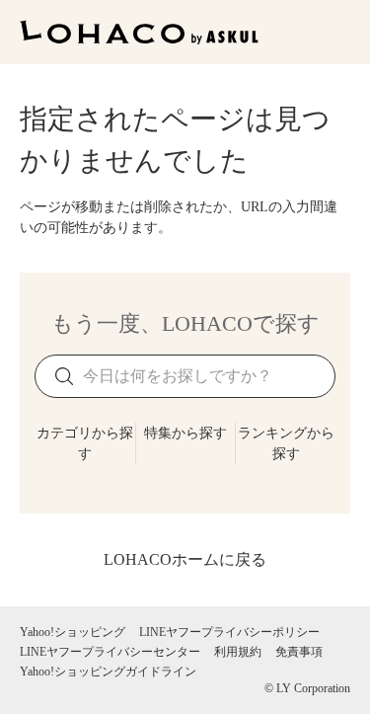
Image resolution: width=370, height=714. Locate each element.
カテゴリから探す (85, 443)
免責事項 (299, 652)
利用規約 (237, 652)
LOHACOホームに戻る (185, 559)
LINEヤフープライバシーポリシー (229, 632)
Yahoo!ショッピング (72, 632)
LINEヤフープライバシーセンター (110, 652)
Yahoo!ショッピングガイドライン (108, 671)
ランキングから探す (286, 443)
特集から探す (185, 433)
